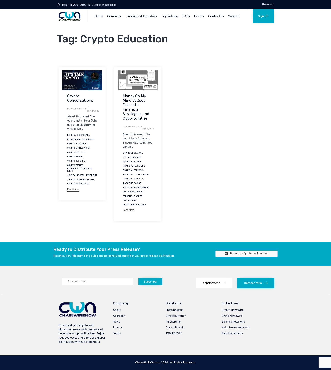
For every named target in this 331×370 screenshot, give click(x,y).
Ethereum (91, 175)
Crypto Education (77, 143)
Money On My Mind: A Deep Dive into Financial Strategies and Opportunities (136, 107)
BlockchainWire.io (77, 109)
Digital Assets (77, 175)
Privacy (118, 327)
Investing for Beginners (136, 187)
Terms (117, 333)
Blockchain (83, 135)
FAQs (186, 16)
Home (98, 16)
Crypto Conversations (80, 98)
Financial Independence (135, 174)
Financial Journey (133, 179)
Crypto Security (76, 161)
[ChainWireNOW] (70, 16)
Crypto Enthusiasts (78, 148)
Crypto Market (75, 156)
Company (114, 16)
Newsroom (268, 4)
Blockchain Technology (80, 139)
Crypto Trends (75, 165)
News (116, 321)
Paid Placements (232, 333)
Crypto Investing (76, 152)
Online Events (75, 184)
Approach (119, 315)
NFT (92, 179)
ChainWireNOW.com (147, 362)
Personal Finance (132, 196)
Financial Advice (132, 161)
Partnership (173, 321)
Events (199, 16)
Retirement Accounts (134, 204)
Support (234, 16)
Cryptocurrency (132, 157)
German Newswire (233, 321)
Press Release (174, 310)
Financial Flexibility (134, 166)
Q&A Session (129, 200)
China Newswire (232, 315)
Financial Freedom (79, 179)
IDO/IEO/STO (174, 333)
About (117, 310)
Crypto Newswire (233, 310)
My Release (170, 16)
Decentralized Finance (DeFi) (79, 169)
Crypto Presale (175, 327)
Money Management (133, 192)
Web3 (87, 184)
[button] (263, 16)
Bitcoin (71, 135)
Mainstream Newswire (236, 327)
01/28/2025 (149, 129)
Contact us (216, 16)
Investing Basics (132, 183)
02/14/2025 (93, 111)
